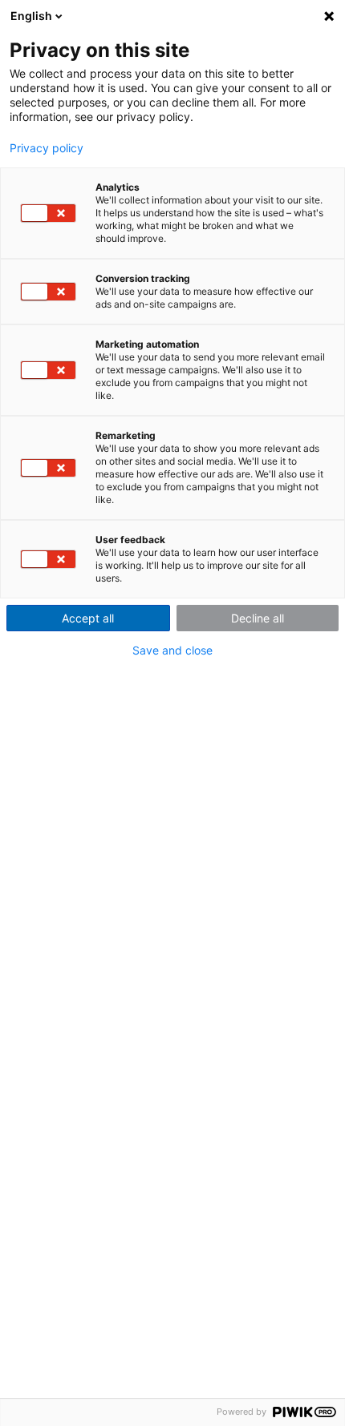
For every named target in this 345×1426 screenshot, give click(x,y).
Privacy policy (46, 148)
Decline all (257, 618)
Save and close (172, 650)
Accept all (88, 618)
